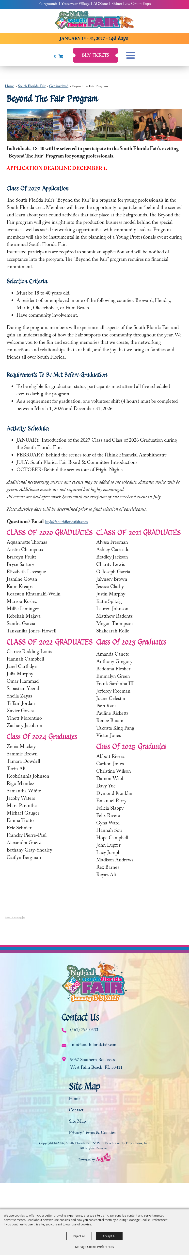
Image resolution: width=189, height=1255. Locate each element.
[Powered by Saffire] (103, 1158)
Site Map (77, 1122)
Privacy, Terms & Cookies (92, 1133)
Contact (76, 1111)
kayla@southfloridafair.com (66, 522)
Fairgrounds (48, 4)
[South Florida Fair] (94, 20)
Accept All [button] (109, 1236)
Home (9, 87)
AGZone (100, 4)
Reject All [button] (79, 1236)
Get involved (58, 87)
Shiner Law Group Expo (131, 4)
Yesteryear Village (75, 4)
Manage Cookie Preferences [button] (94, 1247)
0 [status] (55, 57)
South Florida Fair (32, 87)
